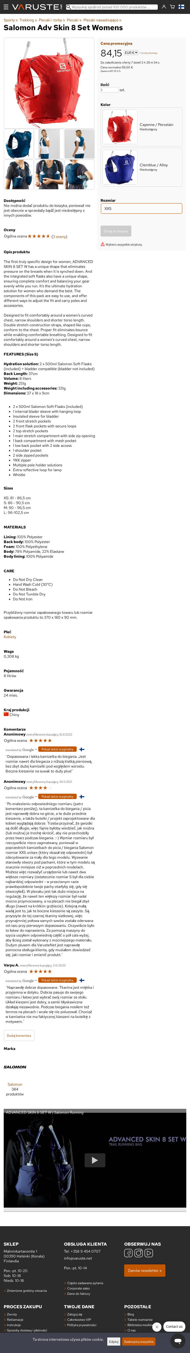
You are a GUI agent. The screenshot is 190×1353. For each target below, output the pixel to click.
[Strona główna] (39, 7)
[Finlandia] (182, 7)
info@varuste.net (78, 1258)
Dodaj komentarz (19, 1035)
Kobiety (10, 636)
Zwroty (12, 1314)
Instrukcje (14, 1325)
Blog (130, 1314)
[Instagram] (138, 1253)
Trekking (28, 20)
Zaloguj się (74, 1314)
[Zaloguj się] (164, 7)
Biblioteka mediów (140, 1325)
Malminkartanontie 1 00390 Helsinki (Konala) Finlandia (24, 1252)
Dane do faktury (78, 1293)
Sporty (11, 20)
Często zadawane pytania (85, 1283)
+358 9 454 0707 (86, 1251)
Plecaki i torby (52, 20)
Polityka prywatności (81, 1325)
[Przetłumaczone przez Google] (20, 749)
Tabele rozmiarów (140, 1319)
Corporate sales (78, 1288)
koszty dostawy (149, 52)
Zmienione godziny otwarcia (27, 1290)
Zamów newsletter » (145, 1270)
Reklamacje (15, 1319)
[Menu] (6, 7)
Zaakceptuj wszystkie (139, 1341)
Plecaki (74, 20)
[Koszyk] (172, 7)
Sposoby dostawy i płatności (27, 1330)
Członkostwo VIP (79, 1319)
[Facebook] (128, 1253)
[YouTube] (149, 1253)
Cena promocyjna (116, 43)
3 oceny (59, 236)
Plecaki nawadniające (102, 20)
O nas (131, 1330)
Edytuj (113, 1341)
